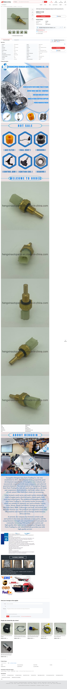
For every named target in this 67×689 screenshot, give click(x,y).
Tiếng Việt (54, 683)
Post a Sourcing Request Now (26, 616)
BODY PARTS (35, 664)
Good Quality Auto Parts (59, 675)
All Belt (2, 664)
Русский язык (25, 683)
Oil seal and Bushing (20, 664)
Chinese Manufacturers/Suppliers (23, 682)
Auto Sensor (14, 6)
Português (18, 683)
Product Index (49, 682)
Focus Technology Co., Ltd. (27, 685)
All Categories (4, 4)
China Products (16, 682)
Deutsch (32, 683)
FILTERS (51, 664)
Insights (57, 682)
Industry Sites (39, 682)
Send (8, 616)
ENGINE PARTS (3, 666)
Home (1, 6)
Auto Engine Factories (10, 675)
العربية (38, 683)
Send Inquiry (43, 16)
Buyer (45, 4)
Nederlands (35, 683)
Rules (65, 4)
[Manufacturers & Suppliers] (6, 2)
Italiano (29, 683)
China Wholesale (30, 682)
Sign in (65, 2)
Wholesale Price (35, 682)
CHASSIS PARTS (19, 666)
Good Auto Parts (33, 675)
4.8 (54, 41)
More (2, 679)
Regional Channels (44, 682)
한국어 (41, 683)
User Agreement (39, 685)
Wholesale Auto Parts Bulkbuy (16, 677)
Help (49, 4)
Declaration (43, 685)
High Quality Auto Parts (41, 675)
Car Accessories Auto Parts (50, 675)
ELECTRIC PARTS (36, 666)
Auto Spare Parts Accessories (6, 677)
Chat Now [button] (59, 16)
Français (22, 683)
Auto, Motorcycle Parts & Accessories (7, 6)
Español (15, 683)
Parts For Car (3, 675)
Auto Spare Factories (18, 675)
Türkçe (51, 683)
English (12, 683)
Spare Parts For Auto (26, 675)
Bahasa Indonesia (59, 683)
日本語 (43, 683)
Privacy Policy (47, 685)
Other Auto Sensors (20, 6)
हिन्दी (45, 683)
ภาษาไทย (48, 683)
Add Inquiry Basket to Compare (18, 35)
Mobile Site (53, 682)
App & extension (55, 4)
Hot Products (11, 682)
